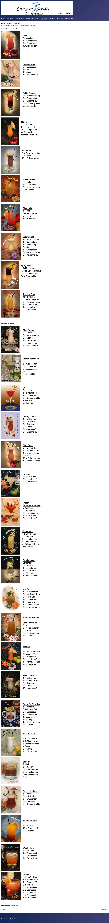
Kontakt (51, 18)
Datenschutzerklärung (8, 918)
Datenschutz (69, 18)
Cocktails (44, 18)
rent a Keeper (19, 18)
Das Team (10, 18)
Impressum (59, 18)
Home (3, 18)
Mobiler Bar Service (32, 18)
